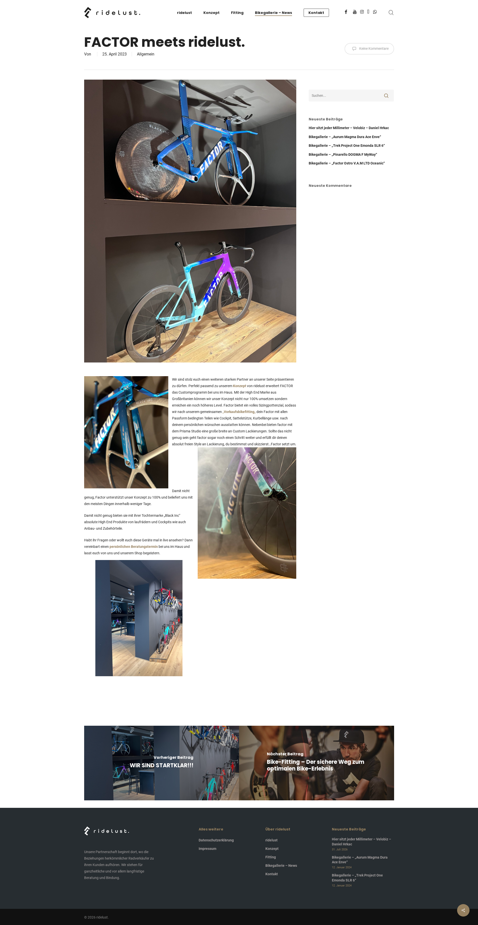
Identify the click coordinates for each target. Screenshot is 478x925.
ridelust (271, 840)
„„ (239, 412)
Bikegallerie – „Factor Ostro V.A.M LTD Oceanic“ (347, 163)
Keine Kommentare (373, 49)
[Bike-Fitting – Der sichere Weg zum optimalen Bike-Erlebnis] (316, 763)
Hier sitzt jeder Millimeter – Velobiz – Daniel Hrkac (349, 128)
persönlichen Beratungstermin (134, 547)
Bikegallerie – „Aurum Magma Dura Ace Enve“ (345, 137)
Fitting (270, 857)
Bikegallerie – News (281, 866)
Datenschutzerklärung (216, 840)
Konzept (239, 386)
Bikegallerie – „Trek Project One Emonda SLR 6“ (347, 146)
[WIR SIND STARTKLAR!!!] (161, 763)
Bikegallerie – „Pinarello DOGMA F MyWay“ (343, 154)
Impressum (207, 849)
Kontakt (271, 874)
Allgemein (145, 54)
